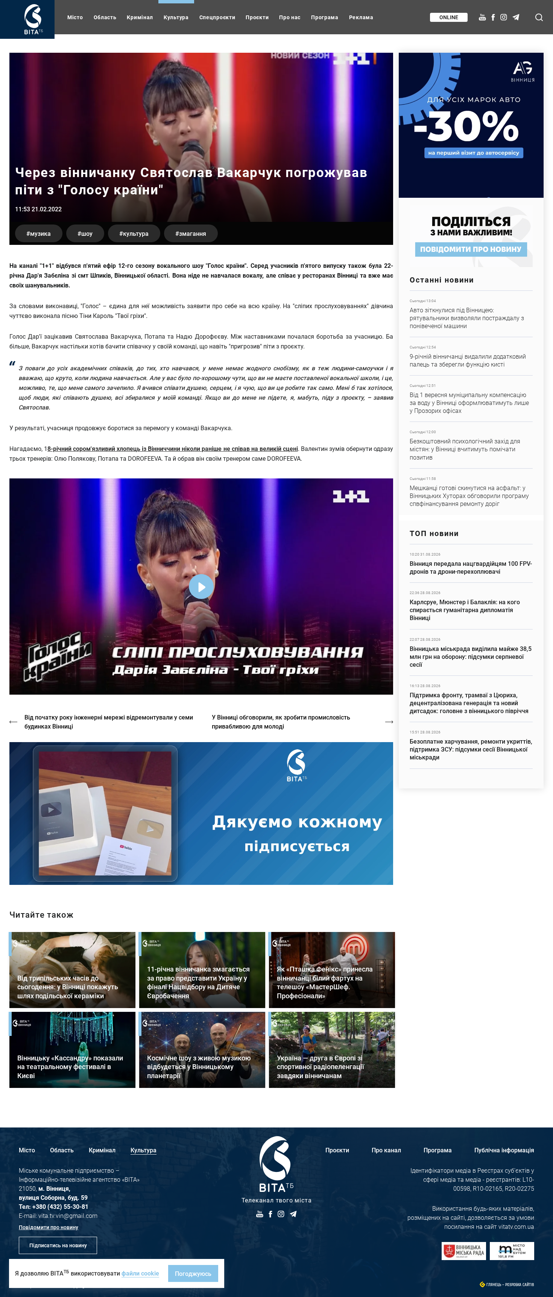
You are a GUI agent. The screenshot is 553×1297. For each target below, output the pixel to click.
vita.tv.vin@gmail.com (67, 1215)
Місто (75, 17)
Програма (325, 17)
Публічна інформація (504, 1150)
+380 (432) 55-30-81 (60, 1206)
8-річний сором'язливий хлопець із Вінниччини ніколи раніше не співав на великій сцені (172, 448)
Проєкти (257, 17)
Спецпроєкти (217, 17)
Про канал (386, 1150)
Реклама (361, 17)
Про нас (290, 17)
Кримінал (140, 17)
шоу (87, 233)
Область (105, 17)
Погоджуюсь (193, 1273)
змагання (192, 233)
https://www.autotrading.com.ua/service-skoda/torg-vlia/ (471, 125)
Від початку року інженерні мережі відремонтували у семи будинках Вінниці (108, 721)
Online (448, 17)
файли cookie (140, 1273)
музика (40, 233)
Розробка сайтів (519, 1285)
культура (136, 233)
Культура (176, 17)
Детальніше (471, 314)
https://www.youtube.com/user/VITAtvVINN (201, 813)
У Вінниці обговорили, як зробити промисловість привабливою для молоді (281, 721)
